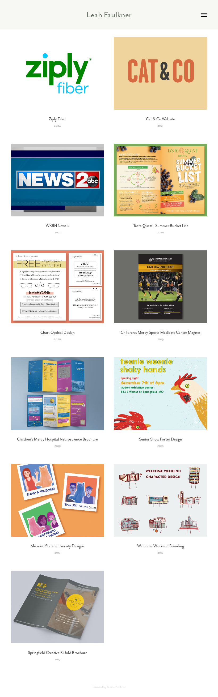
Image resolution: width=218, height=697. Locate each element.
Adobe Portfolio (116, 687)
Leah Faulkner (109, 15)
